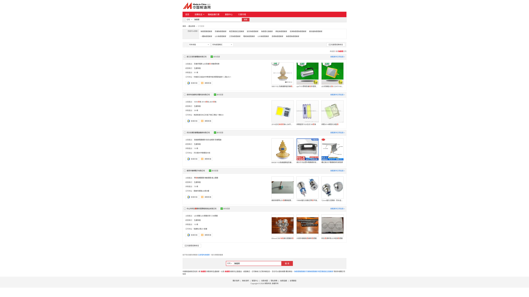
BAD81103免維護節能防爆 (283, 162)
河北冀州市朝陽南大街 (202, 153)
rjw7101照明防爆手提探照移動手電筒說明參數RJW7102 (307, 86)
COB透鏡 (214, 216)
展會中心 (229, 14)
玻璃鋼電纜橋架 (200, 140)
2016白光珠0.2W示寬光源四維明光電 (283, 124)
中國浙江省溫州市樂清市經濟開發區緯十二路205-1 (212, 77)
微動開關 (207, 178)
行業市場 (242, 14)
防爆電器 (218, 140)
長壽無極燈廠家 (277, 36)
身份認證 (216, 57)
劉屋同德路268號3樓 (201, 191)
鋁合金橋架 (210, 140)
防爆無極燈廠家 (220, 31)
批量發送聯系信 (337, 44)
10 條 (196, 224)
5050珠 (197, 102)
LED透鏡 (197, 216)
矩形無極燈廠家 (252, 31)
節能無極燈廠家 (281, 31)
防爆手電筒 (198, 64)
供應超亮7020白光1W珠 (306, 124)
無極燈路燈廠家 (206, 31)
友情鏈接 (293, 281)
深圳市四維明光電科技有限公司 (198, 95)
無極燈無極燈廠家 (292, 36)
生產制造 (197, 68)
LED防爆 (207, 64)
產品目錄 (191, 26)
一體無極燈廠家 (206, 36)
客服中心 (255, 281)
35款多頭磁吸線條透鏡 (306, 238)
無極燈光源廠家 (267, 31)
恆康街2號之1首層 (200, 229)
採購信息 (198, 14)
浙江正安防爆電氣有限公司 (197, 57)
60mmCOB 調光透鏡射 (283, 238)
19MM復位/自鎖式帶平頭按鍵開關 (307, 200)
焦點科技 (267, 283)
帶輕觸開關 (199, 178)
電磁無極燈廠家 (249, 36)
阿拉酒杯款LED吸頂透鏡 (332, 238)
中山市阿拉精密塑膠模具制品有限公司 (201, 208)
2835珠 (212, 102)
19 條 (196, 148)
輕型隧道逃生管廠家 (236, 31)
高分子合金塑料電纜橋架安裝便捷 (307, 162)
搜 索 (287, 263)
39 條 (196, 110)
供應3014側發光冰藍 (329, 124)
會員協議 (283, 281)
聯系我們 (245, 281)
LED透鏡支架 (205, 216)
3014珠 (205, 102)
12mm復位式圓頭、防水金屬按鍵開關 (332, 200)
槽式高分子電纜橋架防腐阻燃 (332, 162)
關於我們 (236, 281)
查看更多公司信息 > (337, 57)
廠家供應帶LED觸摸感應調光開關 (283, 200)
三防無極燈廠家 (235, 36)
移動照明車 (215, 64)
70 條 (196, 186)
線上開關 (214, 178)
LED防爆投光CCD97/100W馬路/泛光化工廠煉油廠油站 (332, 86)
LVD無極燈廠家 (263, 36)
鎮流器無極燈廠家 (315, 31)
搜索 (245, 19)
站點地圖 (264, 281)
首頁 (187, 14)
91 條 (196, 72)
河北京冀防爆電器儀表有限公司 (198, 132)
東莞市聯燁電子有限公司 (196, 171)
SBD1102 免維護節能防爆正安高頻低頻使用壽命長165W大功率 (283, 86)
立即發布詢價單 (204, 255)
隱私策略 (274, 281)
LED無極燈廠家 (220, 36)
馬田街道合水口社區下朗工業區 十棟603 (208, 115)
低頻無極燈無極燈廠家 (298, 31)
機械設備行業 (213, 14)
